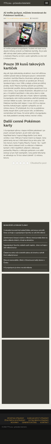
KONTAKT (44, 422)
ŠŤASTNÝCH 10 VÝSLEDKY (15, 420)
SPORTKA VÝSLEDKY (15, 418)
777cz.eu (9, 18)
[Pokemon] (25, 33)
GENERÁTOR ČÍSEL (29, 422)
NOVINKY (15, 422)
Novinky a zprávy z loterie (21, 18)
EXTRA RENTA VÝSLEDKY (39, 420)
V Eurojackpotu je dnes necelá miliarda (18, 267)
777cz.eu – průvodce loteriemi (17, 3)
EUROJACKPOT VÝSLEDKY (38, 418)
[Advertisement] (25, 190)
